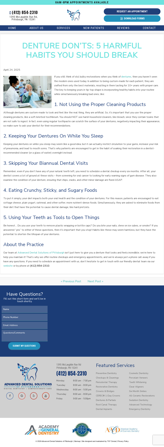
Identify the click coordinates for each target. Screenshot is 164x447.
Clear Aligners (136, 386)
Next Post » (95, 281)
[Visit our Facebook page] (10, 395)
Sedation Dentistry (138, 400)
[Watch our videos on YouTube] (46, 395)
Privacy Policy (123, 441)
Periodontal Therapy (106, 382)
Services (63, 28)
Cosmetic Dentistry (138, 373)
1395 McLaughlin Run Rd (68, 366)
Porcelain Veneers (138, 377)
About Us (36, 28)
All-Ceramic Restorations (142, 395)
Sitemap (77, 441)
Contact (149, 28)
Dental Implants (104, 409)
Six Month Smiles (138, 391)
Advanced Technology (140, 404)
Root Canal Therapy (106, 404)
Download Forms (134, 18)
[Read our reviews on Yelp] (34, 395)
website (8, 266)
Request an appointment (132, 11)
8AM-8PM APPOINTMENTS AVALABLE (82, 2)
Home (12, 28)
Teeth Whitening (137, 382)
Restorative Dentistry (107, 386)
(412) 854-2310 (24, 12)
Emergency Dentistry (139, 409)
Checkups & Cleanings (107, 377)
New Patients (93, 28)
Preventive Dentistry (106, 373)
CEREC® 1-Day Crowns (108, 395)
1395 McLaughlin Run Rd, (23, 18)
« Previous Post (71, 281)
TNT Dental (111, 441)
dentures (126, 76)
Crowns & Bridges (105, 391)
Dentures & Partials (106, 400)
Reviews (123, 28)
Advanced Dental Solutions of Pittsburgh (41, 252)
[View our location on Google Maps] (22, 395)
